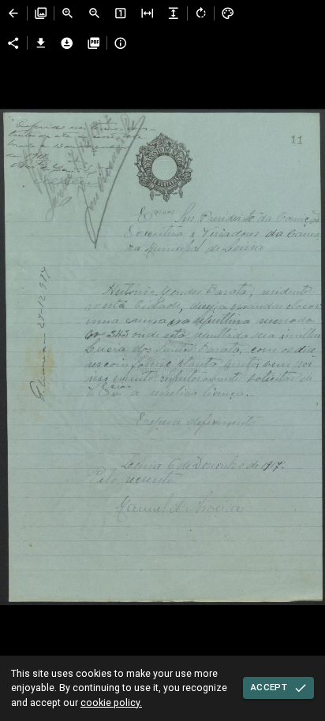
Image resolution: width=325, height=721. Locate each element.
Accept (269, 687)
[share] (13, 43)
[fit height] (173, 13)
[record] (13, 13)
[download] (41, 43)
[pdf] (93, 43)
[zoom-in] (67, 13)
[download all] (67, 43)
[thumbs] (41, 13)
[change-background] (228, 13)
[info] (120, 43)
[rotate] (201, 13)
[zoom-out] (94, 13)
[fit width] (147, 13)
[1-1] (120, 13)
